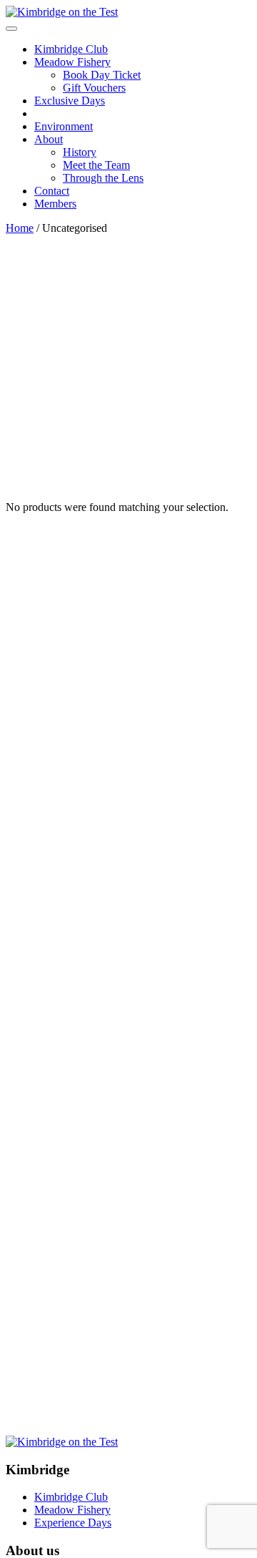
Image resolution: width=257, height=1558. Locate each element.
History (79, 152)
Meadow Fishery (72, 62)
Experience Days (72, 1522)
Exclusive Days (69, 100)
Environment (63, 126)
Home (20, 228)
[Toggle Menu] (11, 28)
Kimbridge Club (71, 49)
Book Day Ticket (102, 75)
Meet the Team (96, 165)
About (48, 139)
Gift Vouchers (94, 88)
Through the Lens (103, 178)
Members (55, 204)
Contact (51, 191)
